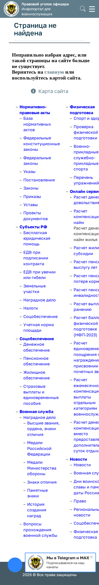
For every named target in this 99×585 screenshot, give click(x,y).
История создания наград (36, 510)
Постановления (39, 179)
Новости (78, 459)
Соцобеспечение (40, 316)
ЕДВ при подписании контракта (35, 258)
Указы (29, 171)
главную (54, 72)
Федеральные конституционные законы (41, 143)
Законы (31, 188)
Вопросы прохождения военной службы (40, 529)
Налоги (30, 308)
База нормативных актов (37, 124)
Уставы (30, 204)
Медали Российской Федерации (39, 448)
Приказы (32, 196)
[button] (83, 9)
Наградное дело (39, 299)
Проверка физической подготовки (86, 132)
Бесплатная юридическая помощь (36, 238)
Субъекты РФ (33, 226)
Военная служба (36, 411)
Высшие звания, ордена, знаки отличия (43, 428)
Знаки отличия (42, 482)
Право (80, 500)
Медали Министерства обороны (41, 468)
